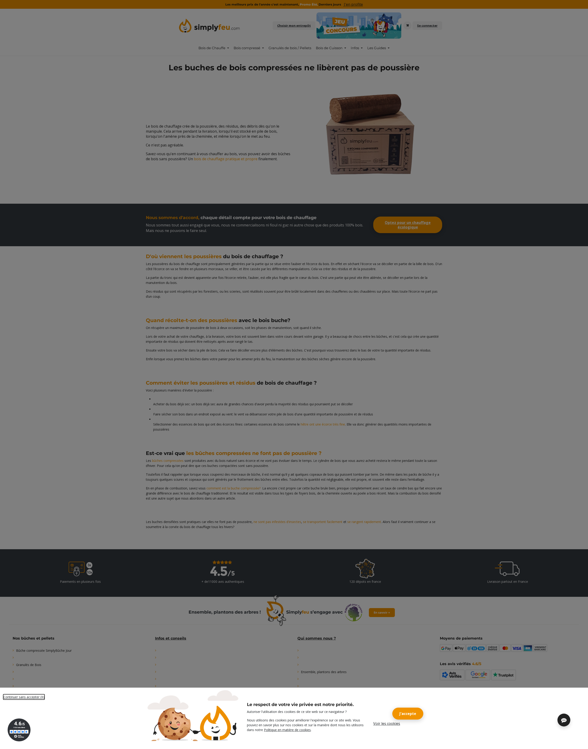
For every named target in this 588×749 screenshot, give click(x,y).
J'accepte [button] (407, 713)
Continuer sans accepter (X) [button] (23, 697)
